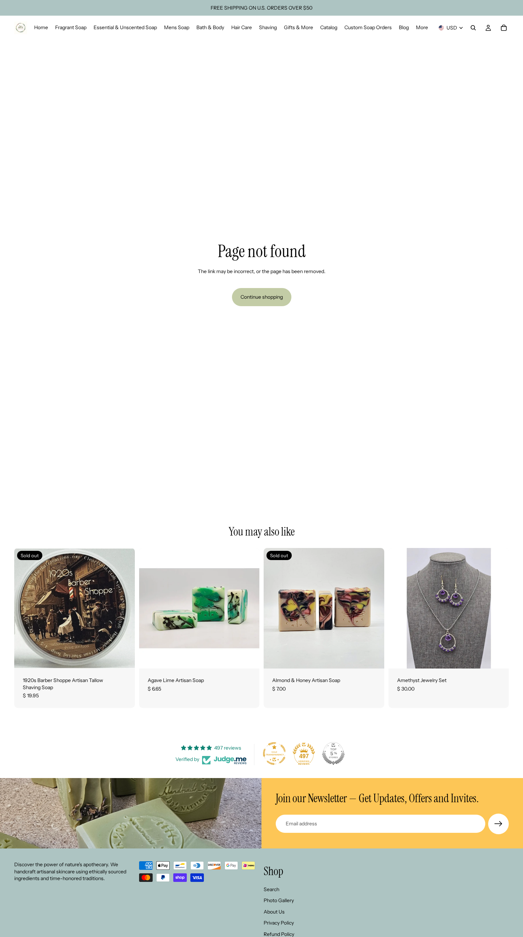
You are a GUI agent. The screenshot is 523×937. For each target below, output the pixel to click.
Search (271, 889)
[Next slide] (498, 608)
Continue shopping (262, 297)
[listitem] (422, 28)
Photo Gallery (279, 900)
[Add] (497, 657)
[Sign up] (498, 824)
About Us (274, 911)
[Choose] (248, 657)
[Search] (473, 28)
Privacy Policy (279, 923)
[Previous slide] (399, 608)
